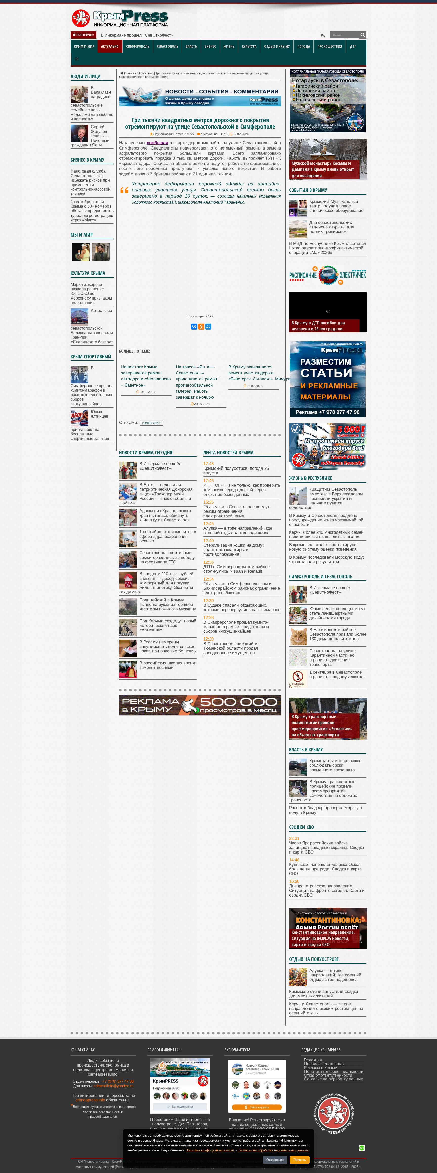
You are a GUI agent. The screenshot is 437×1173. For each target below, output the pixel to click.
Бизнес (210, 46)
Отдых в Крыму (277, 46)
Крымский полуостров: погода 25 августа (236, 470)
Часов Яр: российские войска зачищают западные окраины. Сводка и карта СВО (326, 848)
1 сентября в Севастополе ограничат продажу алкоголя (337, 674)
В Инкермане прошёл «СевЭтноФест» (137, 35)
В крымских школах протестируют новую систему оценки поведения (323, 547)
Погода (303, 46)
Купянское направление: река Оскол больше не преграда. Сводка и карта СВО (325, 869)
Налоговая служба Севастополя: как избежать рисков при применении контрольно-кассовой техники (91, 182)
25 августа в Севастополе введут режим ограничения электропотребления (236, 511)
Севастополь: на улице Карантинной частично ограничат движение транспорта (332, 657)
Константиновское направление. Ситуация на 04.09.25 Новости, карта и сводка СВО (323, 938)
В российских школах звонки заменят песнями (168, 665)
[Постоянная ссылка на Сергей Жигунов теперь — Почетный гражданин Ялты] (79, 141)
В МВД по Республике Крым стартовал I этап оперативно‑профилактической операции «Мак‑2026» (327, 248)
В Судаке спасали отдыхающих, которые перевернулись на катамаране (241, 607)
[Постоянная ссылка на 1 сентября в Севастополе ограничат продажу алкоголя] (298, 686)
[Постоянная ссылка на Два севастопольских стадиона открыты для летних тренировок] (298, 236)
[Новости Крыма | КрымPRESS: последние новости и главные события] (120, 27)
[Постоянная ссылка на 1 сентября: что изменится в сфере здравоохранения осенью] (128, 546)
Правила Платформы (324, 1064)
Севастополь (167, 46)
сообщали (157, 142)
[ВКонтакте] (194, 327)
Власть (191, 46)
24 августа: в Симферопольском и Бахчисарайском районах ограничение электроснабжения (241, 588)
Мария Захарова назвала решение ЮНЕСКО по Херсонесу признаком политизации (91, 293)
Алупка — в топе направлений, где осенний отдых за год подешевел (237, 530)
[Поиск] (362, 35)
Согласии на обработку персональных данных (273, 1150)
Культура (249, 46)
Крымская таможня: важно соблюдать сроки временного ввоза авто (335, 765)
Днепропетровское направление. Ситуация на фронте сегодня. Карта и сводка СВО (327, 891)
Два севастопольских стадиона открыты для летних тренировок (331, 227)
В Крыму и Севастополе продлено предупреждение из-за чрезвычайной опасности (326, 520)
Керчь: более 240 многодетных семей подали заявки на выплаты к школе (326, 534)
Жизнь (229, 46)
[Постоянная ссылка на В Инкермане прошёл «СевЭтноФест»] (128, 478)
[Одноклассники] (201, 327)
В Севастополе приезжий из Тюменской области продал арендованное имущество (231, 648)
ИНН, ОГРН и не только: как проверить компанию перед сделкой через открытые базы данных (241, 490)
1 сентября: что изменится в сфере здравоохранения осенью (167, 536)
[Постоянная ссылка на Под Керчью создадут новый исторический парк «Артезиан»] (128, 635)
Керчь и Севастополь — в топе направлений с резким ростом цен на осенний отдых (326, 1008)
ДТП (353, 46)
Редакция (313, 1060)
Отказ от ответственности (328, 1075)
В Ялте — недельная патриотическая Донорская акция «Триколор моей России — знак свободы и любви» (156, 493)
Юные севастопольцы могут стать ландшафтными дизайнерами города (337, 613)
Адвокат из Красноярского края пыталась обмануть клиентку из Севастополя (165, 515)
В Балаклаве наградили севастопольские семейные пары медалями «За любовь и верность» (92, 103)
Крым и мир (84, 46)
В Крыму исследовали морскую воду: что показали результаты (326, 559)
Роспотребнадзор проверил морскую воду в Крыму (325, 810)
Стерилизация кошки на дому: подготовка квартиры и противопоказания (233, 550)
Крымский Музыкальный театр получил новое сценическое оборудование (336, 206)
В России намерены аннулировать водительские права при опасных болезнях (168, 646)
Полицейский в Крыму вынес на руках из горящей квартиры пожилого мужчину (167, 604)
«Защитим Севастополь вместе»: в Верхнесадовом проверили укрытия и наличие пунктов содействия (326, 498)
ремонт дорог (151, 423)
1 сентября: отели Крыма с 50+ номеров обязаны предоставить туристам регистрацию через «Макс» (92, 211)
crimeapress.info (90, 1100)
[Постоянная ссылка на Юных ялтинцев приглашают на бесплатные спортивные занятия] (79, 426)
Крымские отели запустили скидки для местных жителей (323, 993)
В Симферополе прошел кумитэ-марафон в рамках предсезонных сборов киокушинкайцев (236, 627)
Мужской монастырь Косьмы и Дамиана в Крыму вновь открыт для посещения (323, 169)
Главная (130, 73)
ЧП (77, 58)
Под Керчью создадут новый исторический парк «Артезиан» (167, 625)
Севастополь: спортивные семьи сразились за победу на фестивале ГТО (167, 557)
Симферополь (137, 46)
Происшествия (329, 46)
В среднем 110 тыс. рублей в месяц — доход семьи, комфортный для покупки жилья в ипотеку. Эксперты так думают (156, 582)
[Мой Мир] (208, 327)
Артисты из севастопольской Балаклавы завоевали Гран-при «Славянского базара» (92, 326)
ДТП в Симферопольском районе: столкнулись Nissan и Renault (237, 569)
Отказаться (275, 1160)
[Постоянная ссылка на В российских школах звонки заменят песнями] (128, 677)
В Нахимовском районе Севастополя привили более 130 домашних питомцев (337, 634)
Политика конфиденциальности (333, 1071)
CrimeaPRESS (183, 134)
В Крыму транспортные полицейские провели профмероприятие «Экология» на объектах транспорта (322, 725)
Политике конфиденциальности (210, 1150)
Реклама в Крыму (320, 1067)
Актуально (110, 46)
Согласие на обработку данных (333, 1079)
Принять (299, 1160)
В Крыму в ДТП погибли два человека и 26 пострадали (318, 325)
